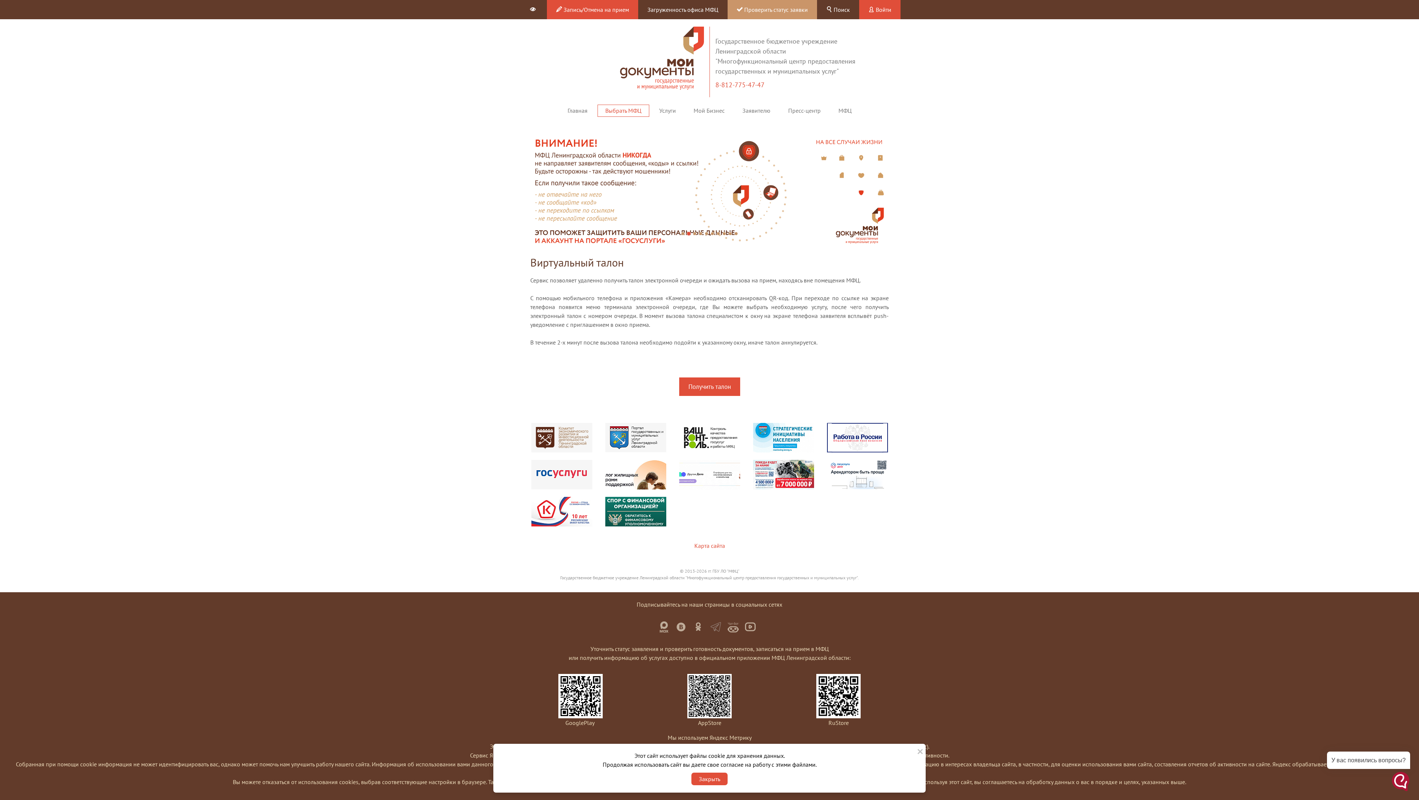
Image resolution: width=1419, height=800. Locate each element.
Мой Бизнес (709, 110)
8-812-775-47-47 (740, 85)
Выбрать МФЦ (623, 110)
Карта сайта (709, 545)
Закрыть (709, 779)
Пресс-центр (804, 110)
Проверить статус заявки (775, 9)
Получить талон (709, 387)
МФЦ (845, 110)
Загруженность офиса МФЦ (682, 9)
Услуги (667, 110)
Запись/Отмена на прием (595, 9)
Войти (882, 9)
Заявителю (756, 110)
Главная (578, 110)
